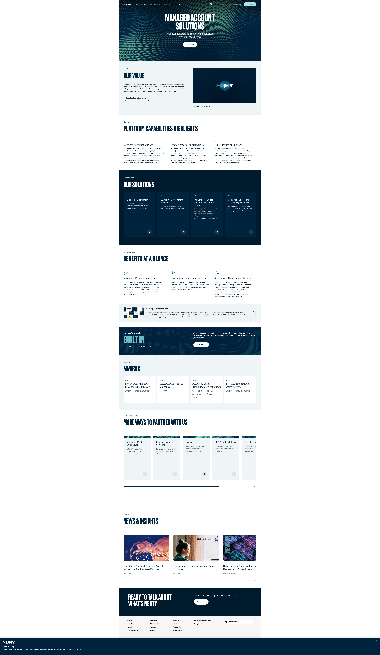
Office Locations (155, 624)
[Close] (377, 640)
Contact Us (250, 4)
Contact (153, 627)
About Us (129, 624)
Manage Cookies (199, 624)
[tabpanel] (137, 458)
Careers (129, 627)
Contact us (190, 44)
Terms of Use (177, 627)
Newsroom (153, 620)
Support (152, 630)
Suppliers (176, 620)
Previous (122, 455)
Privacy (175, 624)
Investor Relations (132, 630)
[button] (141, 4)
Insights (129, 620)
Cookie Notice (177, 630)
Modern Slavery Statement (202, 620)
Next (258, 455)
